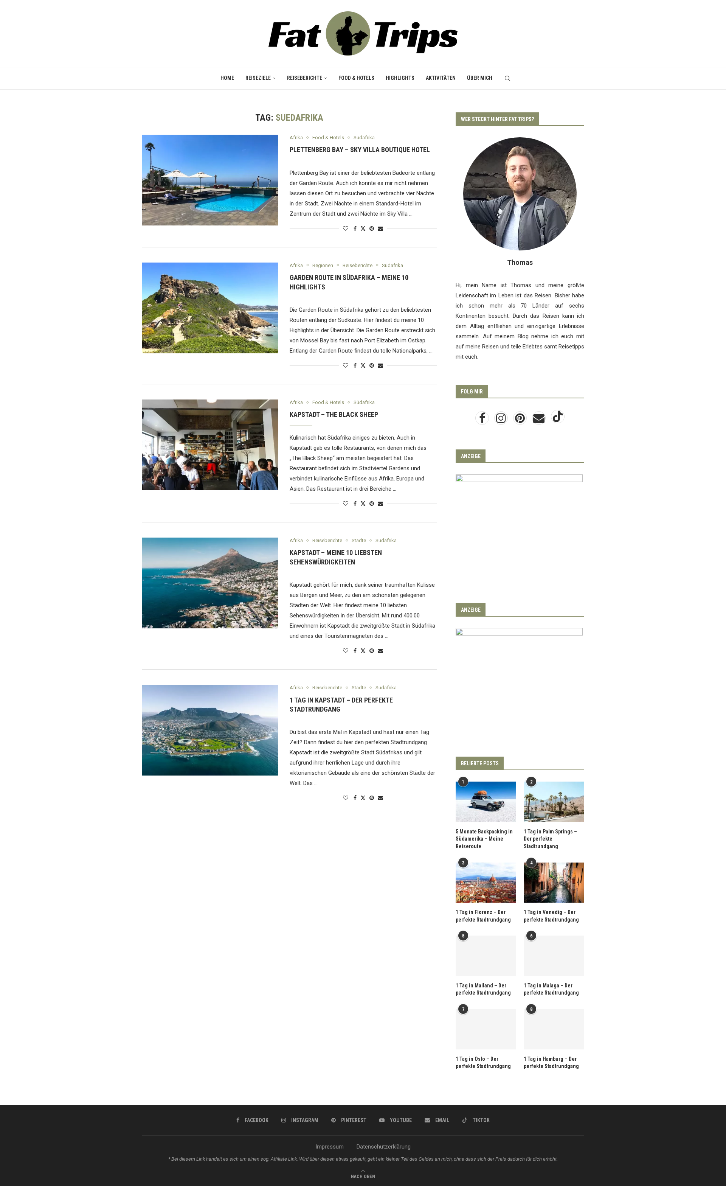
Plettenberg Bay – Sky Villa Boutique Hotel (360, 150)
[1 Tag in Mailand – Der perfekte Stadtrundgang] (486, 956)
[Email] (539, 420)
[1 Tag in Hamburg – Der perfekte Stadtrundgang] (554, 1029)
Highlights (400, 78)
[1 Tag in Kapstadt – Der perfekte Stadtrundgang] (210, 730)
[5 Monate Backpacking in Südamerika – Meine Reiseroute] (486, 802)
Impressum (329, 1146)
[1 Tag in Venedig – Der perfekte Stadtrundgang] (554, 883)
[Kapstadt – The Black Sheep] (210, 444)
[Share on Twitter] (363, 228)
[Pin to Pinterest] (371, 228)
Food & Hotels (356, 78)
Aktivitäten (441, 78)
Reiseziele (258, 78)
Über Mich (479, 78)
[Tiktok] (557, 420)
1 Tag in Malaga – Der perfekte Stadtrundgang (551, 989)
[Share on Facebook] (355, 228)
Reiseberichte (304, 78)
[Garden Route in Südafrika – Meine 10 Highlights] (210, 308)
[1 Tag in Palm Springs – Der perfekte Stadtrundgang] (554, 802)
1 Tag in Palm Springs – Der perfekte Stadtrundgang (550, 838)
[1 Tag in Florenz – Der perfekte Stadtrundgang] (486, 883)
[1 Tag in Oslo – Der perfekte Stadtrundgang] (486, 1029)
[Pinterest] (520, 420)
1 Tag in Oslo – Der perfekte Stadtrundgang (483, 1062)
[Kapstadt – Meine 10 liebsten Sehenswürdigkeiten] (210, 583)
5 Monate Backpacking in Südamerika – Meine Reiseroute (484, 838)
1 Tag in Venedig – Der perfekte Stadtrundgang (551, 916)
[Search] (507, 78)
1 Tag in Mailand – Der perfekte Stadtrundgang (483, 989)
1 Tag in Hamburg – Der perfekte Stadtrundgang (551, 1062)
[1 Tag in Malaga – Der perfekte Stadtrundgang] (554, 956)
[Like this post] (345, 228)
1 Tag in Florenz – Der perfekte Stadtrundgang (483, 916)
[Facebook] (482, 420)
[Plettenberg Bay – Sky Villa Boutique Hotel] (210, 180)
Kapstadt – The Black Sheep (334, 414)
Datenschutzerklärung (384, 1146)
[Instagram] (501, 420)
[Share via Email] (380, 228)
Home (227, 78)
